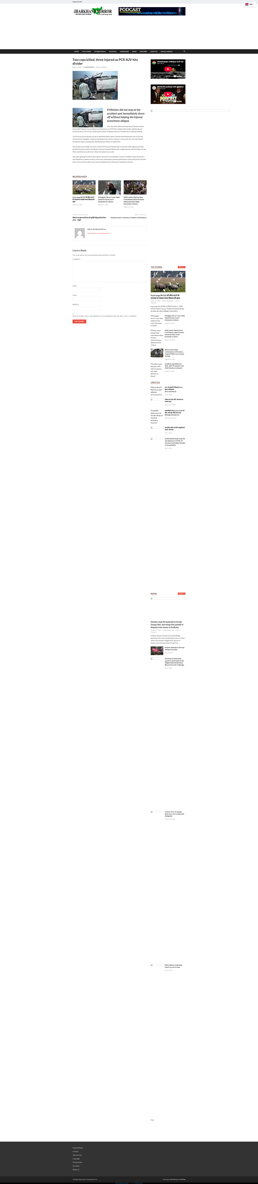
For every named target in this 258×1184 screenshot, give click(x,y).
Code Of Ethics (78, 1148)
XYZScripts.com (139, 1183)
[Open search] (184, 51)
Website (76, 304)
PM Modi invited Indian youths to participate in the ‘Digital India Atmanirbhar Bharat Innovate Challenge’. (174, 662)
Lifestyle (153, 51)
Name (75, 286)
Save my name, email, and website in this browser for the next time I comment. (105, 316)
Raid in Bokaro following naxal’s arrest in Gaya (173, 966)
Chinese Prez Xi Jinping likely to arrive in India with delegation (174, 814)
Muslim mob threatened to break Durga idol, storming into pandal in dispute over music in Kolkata (167, 625)
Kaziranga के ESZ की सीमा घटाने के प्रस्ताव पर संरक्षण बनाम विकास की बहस (83, 199)
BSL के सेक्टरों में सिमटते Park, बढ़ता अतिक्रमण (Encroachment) (174, 389)
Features (143, 51)
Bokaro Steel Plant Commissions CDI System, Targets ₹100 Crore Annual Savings (174, 353)
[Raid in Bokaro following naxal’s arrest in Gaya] (157, 965)
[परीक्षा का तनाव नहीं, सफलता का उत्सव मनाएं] (157, 400)
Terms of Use (77, 1155)
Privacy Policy (77, 1162)
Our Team (76, 1166)
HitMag (182, 1179)
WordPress (173, 1179)
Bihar (134, 51)
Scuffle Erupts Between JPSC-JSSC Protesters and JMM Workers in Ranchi (174, 366)
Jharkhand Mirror (89, 67)
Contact (75, 1151)
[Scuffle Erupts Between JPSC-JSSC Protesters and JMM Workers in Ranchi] (157, 364)
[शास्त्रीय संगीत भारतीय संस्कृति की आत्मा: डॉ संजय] (157, 428)
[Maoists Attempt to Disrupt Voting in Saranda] (157, 648)
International (100, 51)
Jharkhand (124, 51)
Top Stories (86, 51)
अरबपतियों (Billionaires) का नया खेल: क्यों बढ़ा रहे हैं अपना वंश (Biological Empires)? (175, 413)
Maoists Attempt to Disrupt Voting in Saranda (174, 648)
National (113, 51)
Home (76, 51)
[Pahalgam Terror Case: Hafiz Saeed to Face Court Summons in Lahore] (109, 188)
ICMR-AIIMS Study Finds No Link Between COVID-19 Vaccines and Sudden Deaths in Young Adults (175, 442)
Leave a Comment (101, 67)
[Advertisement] (129, 34)
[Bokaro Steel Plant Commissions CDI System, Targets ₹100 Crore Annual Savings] (157, 350)
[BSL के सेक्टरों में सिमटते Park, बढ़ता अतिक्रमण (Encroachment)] (157, 387)
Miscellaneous (166, 51)
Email (75, 295)
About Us (76, 1169)
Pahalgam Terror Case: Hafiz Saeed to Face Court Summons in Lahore (109, 199)
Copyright (76, 1159)
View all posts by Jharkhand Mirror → (99, 233)
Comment (77, 259)
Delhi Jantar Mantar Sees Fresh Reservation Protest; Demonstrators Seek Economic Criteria (134, 200)
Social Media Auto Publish (121, 1183)
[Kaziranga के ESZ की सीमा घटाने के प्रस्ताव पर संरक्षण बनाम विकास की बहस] (84, 188)
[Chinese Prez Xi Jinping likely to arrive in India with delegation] (157, 812)
